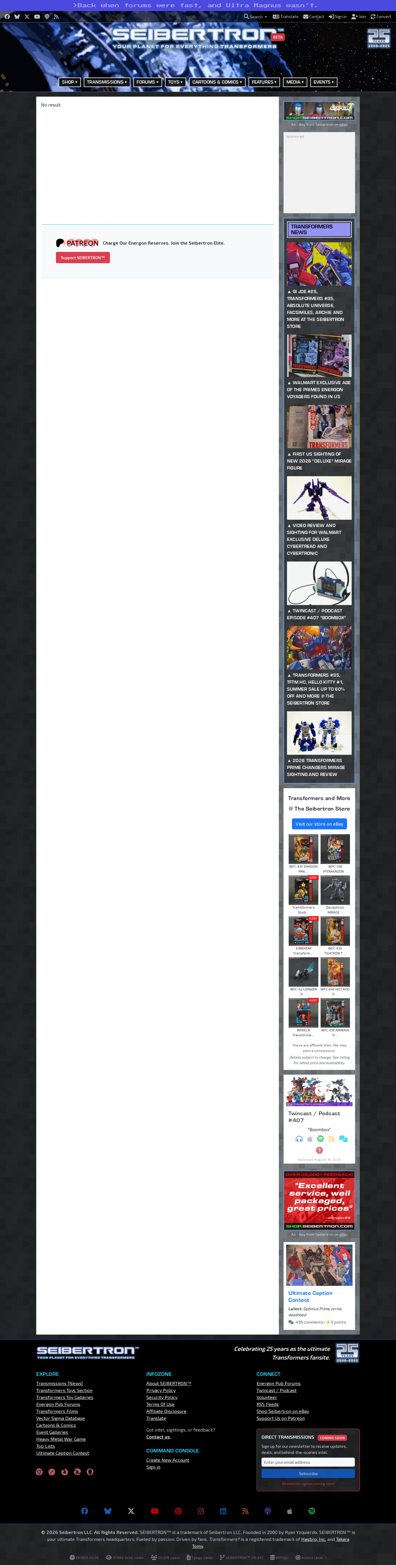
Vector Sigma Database (60, 1418)
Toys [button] (173, 82)
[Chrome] (39, 1471)
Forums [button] (146, 82)
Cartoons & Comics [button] (215, 82)
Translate (156, 1418)
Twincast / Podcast (277, 1390)
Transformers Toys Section (64, 1390)
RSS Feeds (268, 1404)
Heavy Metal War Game (61, 1439)
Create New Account (167, 1460)
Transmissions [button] (105, 82)
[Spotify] (312, 1511)
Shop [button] (68, 82)
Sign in (153, 1467)
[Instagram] (200, 1511)
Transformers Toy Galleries (64, 1397)
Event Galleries (52, 1432)
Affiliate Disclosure (166, 1411)
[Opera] (90, 1471)
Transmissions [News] (59, 1383)
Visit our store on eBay (319, 823)
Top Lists (45, 1446)
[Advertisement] (161, 155)
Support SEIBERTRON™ (83, 257)
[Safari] (51, 1471)
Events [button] (322, 82)
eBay (343, 124)
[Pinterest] (178, 1511)
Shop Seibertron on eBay (283, 1411)
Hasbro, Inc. (313, 1539)
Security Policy (161, 1397)
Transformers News (312, 229)
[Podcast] (267, 1511)
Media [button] (293, 82)
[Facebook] (85, 1511)
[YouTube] (154, 1511)
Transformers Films (57, 1411)
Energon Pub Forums (58, 1404)
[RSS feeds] (245, 1511)
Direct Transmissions (303, 1437)
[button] (255, 16)
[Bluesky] (108, 1511)
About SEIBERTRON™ (168, 1383)
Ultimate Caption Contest (310, 1296)
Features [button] (262, 82)
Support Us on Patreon (281, 1418)
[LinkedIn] (223, 1511)
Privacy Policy (161, 1390)
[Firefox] (64, 1471)
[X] (131, 1511)
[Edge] (77, 1471)
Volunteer (267, 1397)
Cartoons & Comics (56, 1425)
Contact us (158, 1436)
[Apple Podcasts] (289, 1511)
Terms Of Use (160, 1404)
